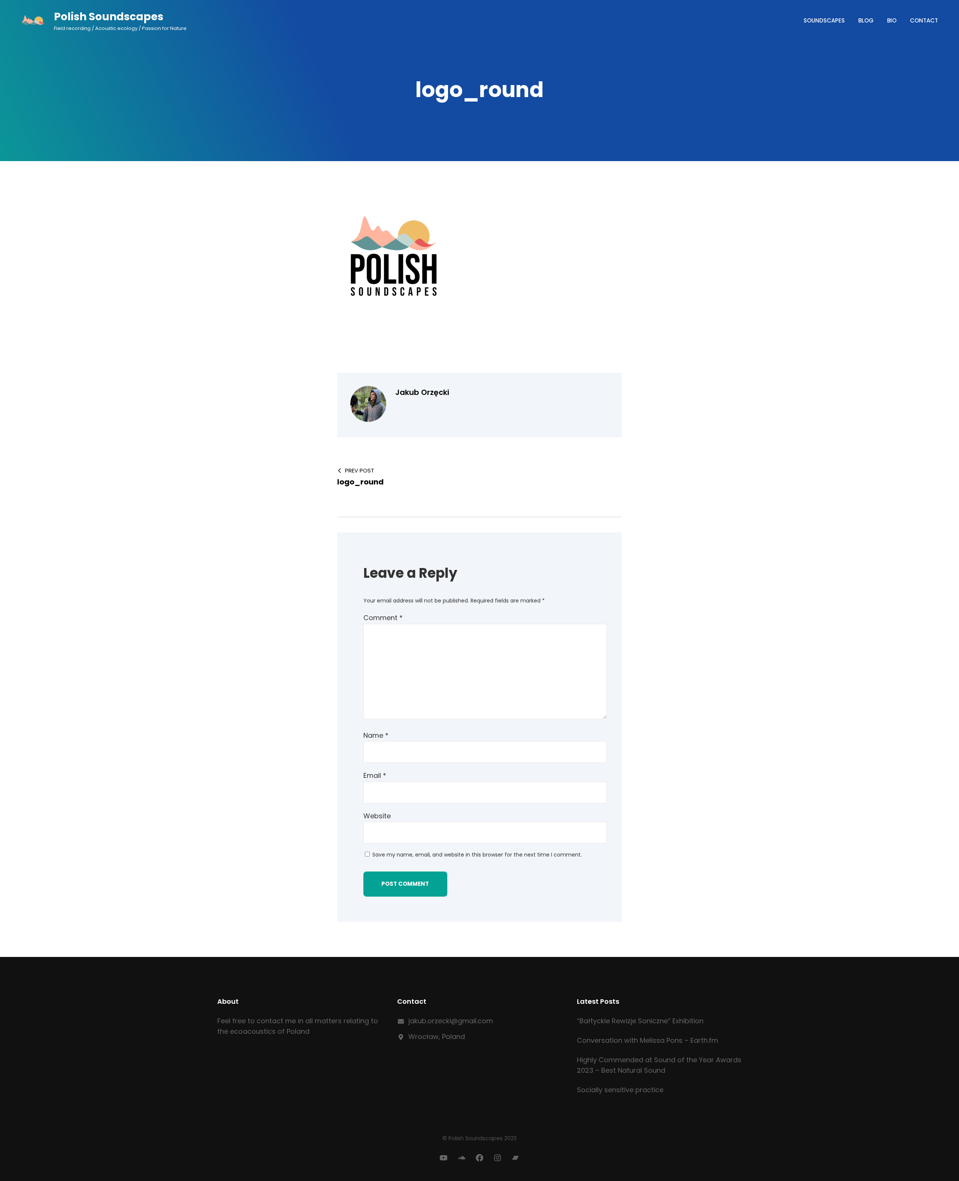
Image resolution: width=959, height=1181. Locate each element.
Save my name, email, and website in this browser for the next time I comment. (477, 854)
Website (377, 816)
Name (375, 735)
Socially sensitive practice (620, 1089)
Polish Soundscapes (108, 16)
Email (374, 775)
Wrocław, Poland (436, 1036)
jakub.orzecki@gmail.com (450, 1021)
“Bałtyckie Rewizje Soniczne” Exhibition (640, 1021)
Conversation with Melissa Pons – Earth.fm (647, 1040)
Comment (383, 617)
